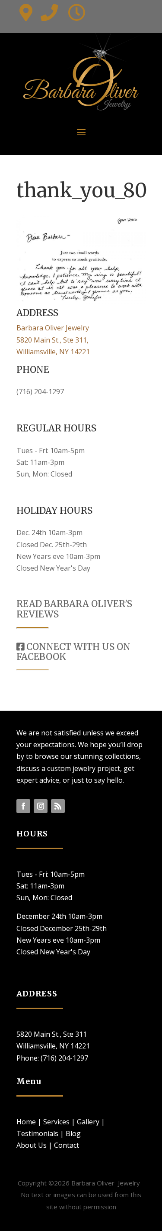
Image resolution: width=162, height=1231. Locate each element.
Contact (66, 1145)
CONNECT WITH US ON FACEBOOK (73, 652)
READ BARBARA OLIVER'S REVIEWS (74, 609)
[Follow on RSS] (58, 806)
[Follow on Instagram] (41, 806)
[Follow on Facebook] (23, 806)
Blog (73, 1133)
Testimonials (37, 1133)
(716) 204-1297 (40, 391)
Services (56, 1122)
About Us (31, 1145)
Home (26, 1122)
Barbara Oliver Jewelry (52, 328)
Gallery (88, 1122)
